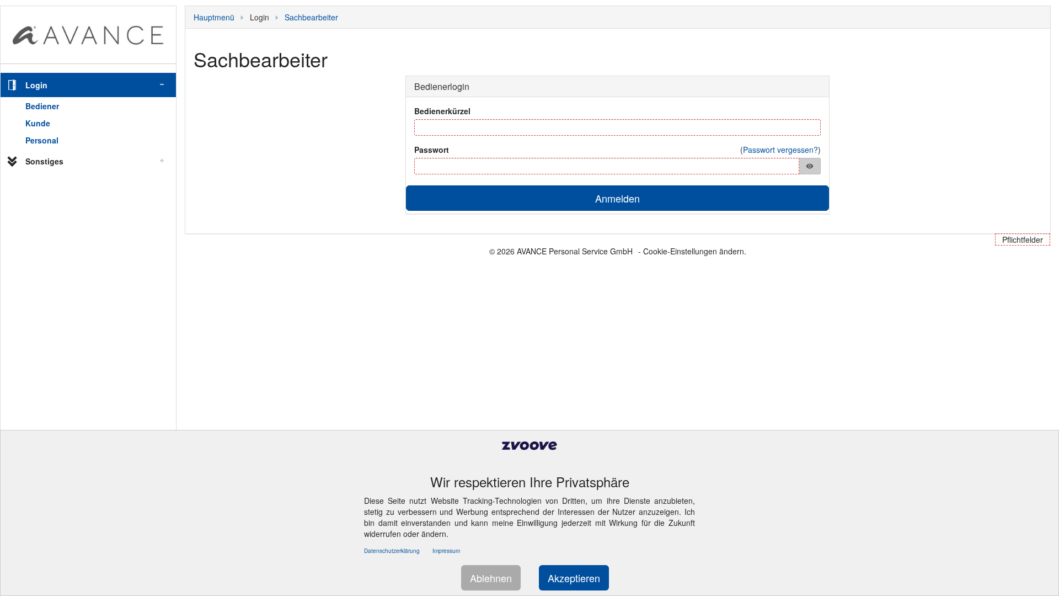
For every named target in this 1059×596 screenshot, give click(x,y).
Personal (41, 140)
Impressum (446, 551)
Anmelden (617, 198)
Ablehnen (491, 578)
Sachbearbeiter (311, 17)
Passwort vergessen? (780, 149)
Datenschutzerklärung (392, 551)
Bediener (42, 105)
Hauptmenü (214, 17)
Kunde (37, 123)
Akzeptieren (574, 578)
